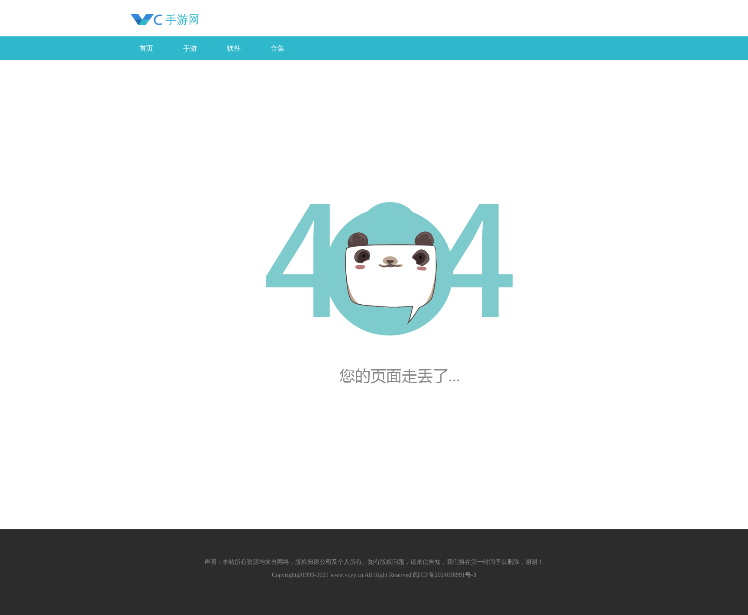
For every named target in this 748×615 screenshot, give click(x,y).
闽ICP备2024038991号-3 (444, 575)
